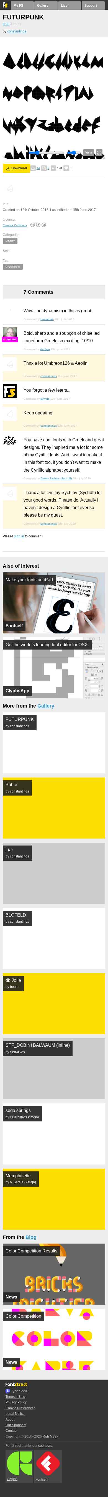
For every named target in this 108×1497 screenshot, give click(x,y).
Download (19, 168)
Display (10, 240)
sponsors (45, 1446)
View (88, 152)
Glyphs (12, 1479)
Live (64, 5)
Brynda (45, 398)
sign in (19, 536)
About (10, 1419)
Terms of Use (15, 1397)
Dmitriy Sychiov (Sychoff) (56, 478)
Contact (11, 1431)
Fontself (41, 1479)
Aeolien (45, 349)
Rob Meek (50, 1436)
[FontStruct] (5, 6)
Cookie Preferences (20, 1408)
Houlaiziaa (47, 319)
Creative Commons (15, 225)
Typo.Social (20, 1391)
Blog (31, 1237)
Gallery (42, 5)
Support (90, 5)
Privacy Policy (16, 1402)
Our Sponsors (16, 1425)
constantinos (16, 31)
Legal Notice (15, 1414)
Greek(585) (13, 266)
